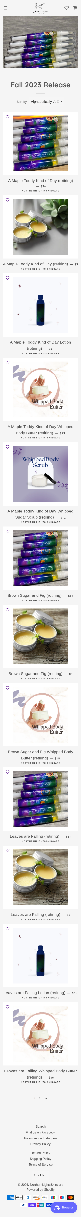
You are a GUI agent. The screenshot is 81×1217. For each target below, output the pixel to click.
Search (41, 1126)
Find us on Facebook (40, 1132)
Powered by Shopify (41, 1189)
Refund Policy (40, 1153)
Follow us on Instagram (40, 1138)
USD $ (39, 1175)
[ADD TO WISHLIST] (7, 116)
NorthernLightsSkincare (46, 1185)
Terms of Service (41, 1164)
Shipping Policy (40, 1159)
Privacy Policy (40, 1144)
